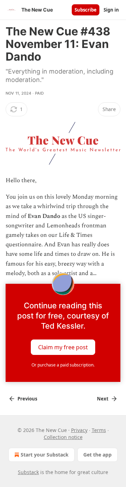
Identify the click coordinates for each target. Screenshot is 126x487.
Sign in (111, 10)
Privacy (79, 430)
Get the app (97, 454)
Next (102, 399)
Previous (27, 399)
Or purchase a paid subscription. (62, 365)
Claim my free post (63, 347)
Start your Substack (45, 454)
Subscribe (86, 10)
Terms (99, 430)
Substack (28, 472)
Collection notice (63, 437)
